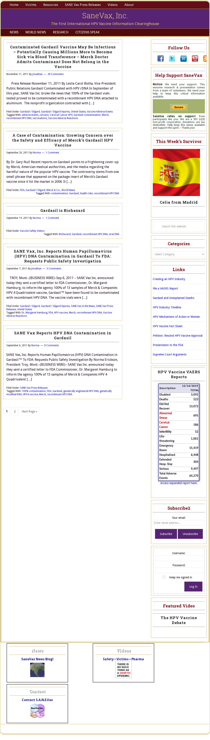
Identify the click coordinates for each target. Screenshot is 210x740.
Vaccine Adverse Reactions (63, 118)
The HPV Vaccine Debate (179, 620)
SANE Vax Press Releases (34, 387)
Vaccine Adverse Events (100, 111)
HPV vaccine (61, 312)
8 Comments (51, 345)
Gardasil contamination (87, 114)
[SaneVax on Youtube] (192, 60)
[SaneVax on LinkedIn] (181, 60)
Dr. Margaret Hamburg (34, 312)
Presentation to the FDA (168, 345)
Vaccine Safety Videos (32, 230)
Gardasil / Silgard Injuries (55, 111)
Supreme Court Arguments (169, 354)
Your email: (179, 517)
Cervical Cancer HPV (61, 114)
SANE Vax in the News (83, 306)
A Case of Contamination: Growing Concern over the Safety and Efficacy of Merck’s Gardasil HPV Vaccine (62, 140)
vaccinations (40, 118)
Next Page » (29, 411)
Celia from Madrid (179, 202)
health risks (86, 193)
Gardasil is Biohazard (62, 210)
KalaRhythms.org (143, 728)
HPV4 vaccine (30, 394)
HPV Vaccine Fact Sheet (167, 326)
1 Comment (52, 152)
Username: (178, 553)
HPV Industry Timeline (167, 307)
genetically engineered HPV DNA (81, 391)
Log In (193, 586)
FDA (22, 190)
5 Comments (54, 268)
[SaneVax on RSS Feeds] (204, 60)
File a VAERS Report (165, 288)
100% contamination (34, 391)
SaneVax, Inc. (105, 15)
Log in (161, 728)
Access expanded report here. (178, 483)
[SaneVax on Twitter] (169, 60)
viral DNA (114, 234)
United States (78, 111)
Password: (178, 565)
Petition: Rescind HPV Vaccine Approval (177, 335)
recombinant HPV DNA (18, 118)
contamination (59, 193)
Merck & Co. (53, 190)
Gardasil (74, 193)
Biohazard (65, 234)
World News (68, 190)
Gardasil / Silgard (30, 111)
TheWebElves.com (109, 728)
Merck (105, 114)
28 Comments (56, 74)
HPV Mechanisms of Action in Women (176, 316)
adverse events (30, 114)
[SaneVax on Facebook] (160, 60)
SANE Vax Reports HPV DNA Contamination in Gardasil (62, 335)
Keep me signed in (180, 577)
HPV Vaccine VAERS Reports (179, 374)
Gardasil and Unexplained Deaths (173, 298)
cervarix (44, 114)
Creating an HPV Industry (169, 279)
